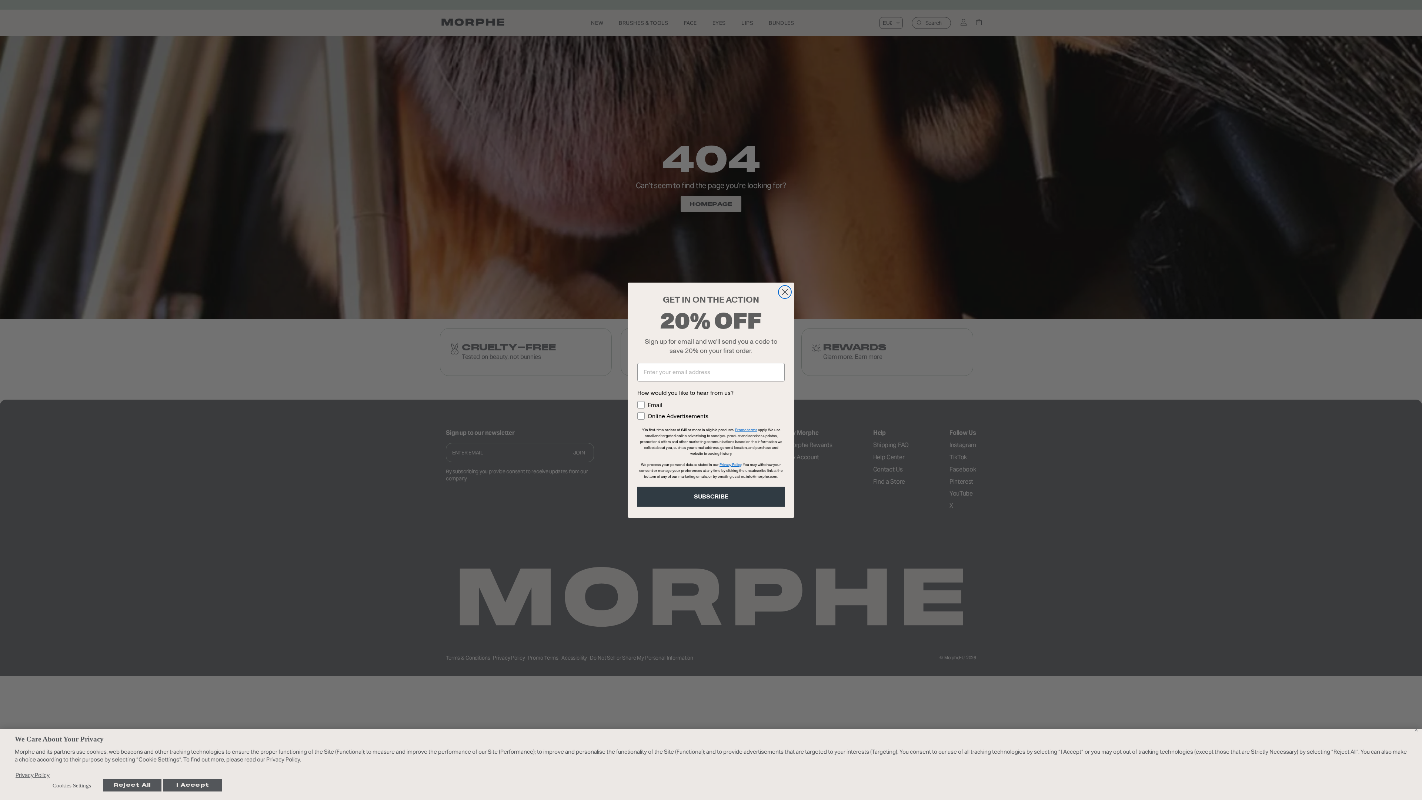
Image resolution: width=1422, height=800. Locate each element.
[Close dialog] (784, 292)
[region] (711, 764)
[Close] (1416, 729)
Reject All (132, 785)
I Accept (192, 785)
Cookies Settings (72, 786)
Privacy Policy (33, 775)
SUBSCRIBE (711, 497)
